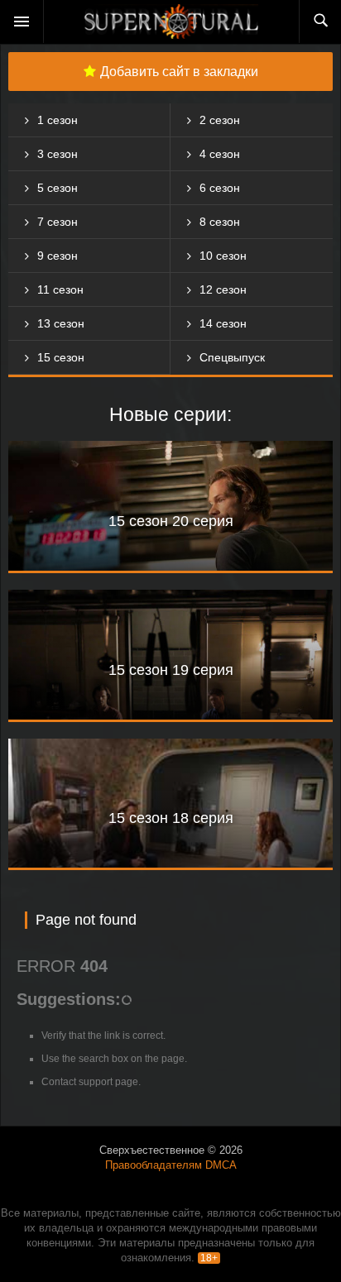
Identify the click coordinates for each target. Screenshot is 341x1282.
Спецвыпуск (232, 357)
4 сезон (219, 153)
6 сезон (219, 187)
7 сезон (57, 221)
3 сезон (57, 153)
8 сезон (219, 221)
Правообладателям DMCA (171, 1165)
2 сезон (219, 120)
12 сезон (223, 289)
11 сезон (60, 289)
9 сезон (57, 255)
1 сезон (57, 120)
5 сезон (57, 187)
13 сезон (60, 323)
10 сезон (223, 255)
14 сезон (223, 323)
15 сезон (60, 357)
